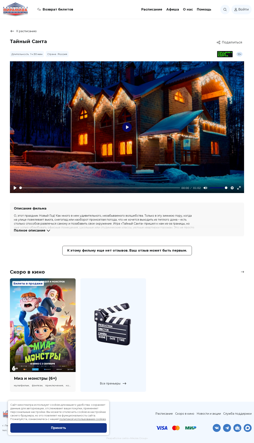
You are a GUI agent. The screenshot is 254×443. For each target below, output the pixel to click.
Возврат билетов (58, 9)
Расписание (151, 9)
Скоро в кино (184, 413)
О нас (188, 9)
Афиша (172, 9)
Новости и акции (209, 413)
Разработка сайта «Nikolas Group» (127, 438)
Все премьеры (110, 383)
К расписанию (26, 31)
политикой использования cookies (82, 419)
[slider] (99, 188)
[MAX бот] (248, 428)
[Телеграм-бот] (237, 428)
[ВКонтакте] (217, 428)
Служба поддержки (237, 413)
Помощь (204, 9)
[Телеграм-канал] (227, 428)
